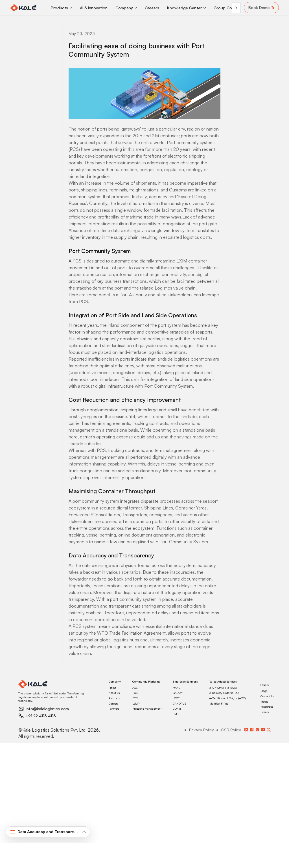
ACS (134, 687)
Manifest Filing (219, 703)
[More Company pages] (136, 8)
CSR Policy (231, 729)
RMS (175, 714)
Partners (114, 708)
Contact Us (267, 696)
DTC (135, 698)
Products (114, 698)
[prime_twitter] (269, 730)
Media (264, 701)
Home (112, 687)
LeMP (135, 703)
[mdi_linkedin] (246, 730)
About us (114, 692)
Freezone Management (146, 708)
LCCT (176, 698)
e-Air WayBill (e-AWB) (223, 687)
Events (264, 712)
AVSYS (176, 687)
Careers (113, 703)
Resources (266, 706)
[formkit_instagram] (257, 730)
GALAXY (178, 692)
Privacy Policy (201, 729)
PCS (134, 692)
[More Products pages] (71, 8)
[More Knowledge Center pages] (204, 8)
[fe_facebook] (252, 730)
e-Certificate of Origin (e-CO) (227, 698)
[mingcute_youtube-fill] (263, 730)
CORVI (177, 708)
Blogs (263, 690)
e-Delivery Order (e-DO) (224, 692)
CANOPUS (179, 703)
